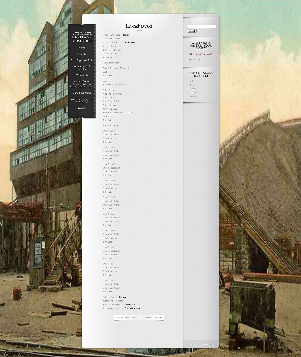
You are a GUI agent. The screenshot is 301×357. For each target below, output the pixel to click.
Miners (149, 317)
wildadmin (127, 317)
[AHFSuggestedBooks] (82, 60)
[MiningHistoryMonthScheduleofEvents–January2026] (82, 84)
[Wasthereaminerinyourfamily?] (82, 100)
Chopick (193, 92)
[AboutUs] (82, 54)
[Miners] (82, 108)
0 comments (157, 317)
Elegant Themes (208, 343)
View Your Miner (195, 59)
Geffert (192, 88)
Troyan (192, 85)
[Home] (82, 48)
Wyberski (193, 81)
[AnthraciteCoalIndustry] (82, 67)
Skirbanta (193, 96)
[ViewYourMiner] (82, 93)
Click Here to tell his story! (200, 54)
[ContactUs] (82, 75)
